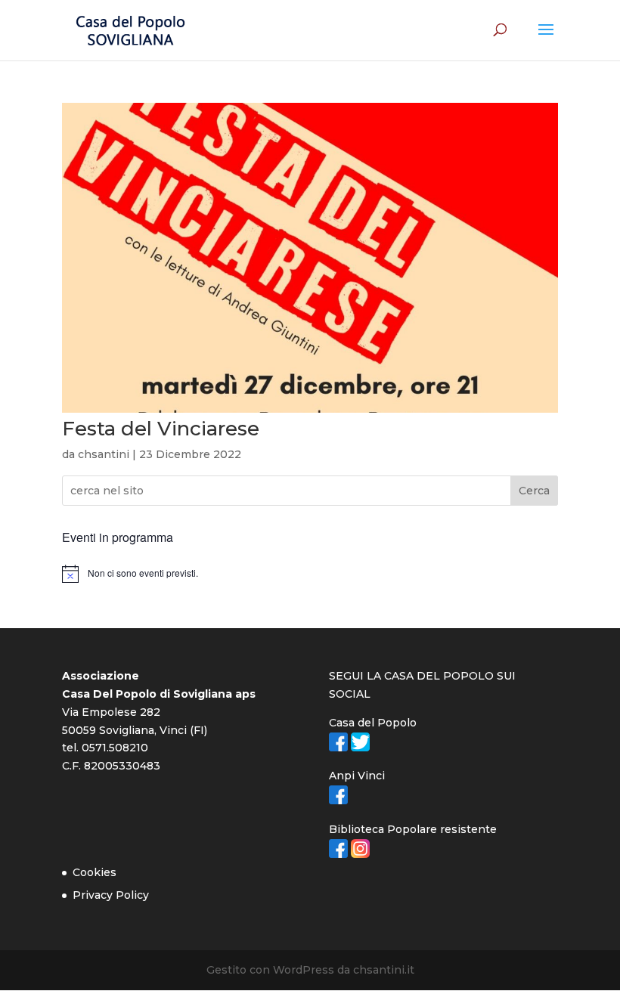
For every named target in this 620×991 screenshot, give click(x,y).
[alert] (310, 574)
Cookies (94, 872)
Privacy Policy (111, 895)
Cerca (534, 490)
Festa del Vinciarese (160, 429)
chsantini (103, 454)
